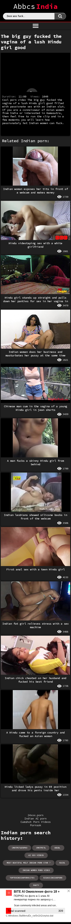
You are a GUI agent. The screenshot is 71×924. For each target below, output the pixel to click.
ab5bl (57, 847)
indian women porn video (36, 870)
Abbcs (35, 6)
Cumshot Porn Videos (35, 822)
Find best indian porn (60, 16)
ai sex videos (36, 855)
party (36, 885)
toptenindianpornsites (22, 877)
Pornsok (35, 825)
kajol (62, 862)
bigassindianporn (52, 877)
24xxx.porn (35, 815)
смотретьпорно (19, 847)
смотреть (41, 847)
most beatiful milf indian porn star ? (28, 862)
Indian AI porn (35, 818)
